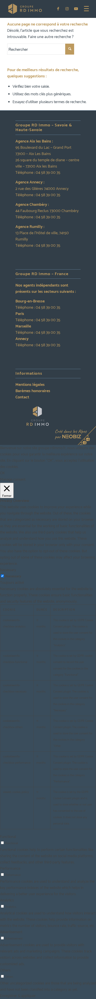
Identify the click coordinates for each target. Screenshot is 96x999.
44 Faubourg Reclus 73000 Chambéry (47, 211)
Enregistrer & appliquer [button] (18, 996)
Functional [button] (8, 837)
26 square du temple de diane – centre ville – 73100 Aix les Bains (47, 163)
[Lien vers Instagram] (67, 9)
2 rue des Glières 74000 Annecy (42, 188)
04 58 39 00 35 (48, 172)
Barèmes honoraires (32, 391)
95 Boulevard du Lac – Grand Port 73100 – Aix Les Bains (43, 150)
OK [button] (2, 473)
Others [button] (5, 970)
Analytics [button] (7, 900)
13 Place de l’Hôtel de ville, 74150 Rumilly (42, 236)
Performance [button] (10, 868)
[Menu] (84, 9)
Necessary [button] (8, 570)
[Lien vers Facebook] (58, 9)
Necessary (13, 576)
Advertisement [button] (11, 932)
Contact (22, 397)
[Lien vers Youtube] (76, 9)
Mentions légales (30, 384)
